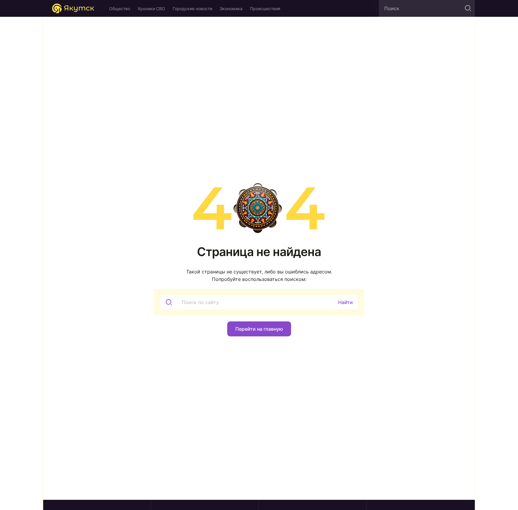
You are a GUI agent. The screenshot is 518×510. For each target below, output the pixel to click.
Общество (119, 8)
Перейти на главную (259, 329)
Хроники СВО (151, 8)
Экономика (231, 8)
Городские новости (192, 8)
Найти (345, 302)
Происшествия (265, 8)
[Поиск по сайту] (467, 8)
